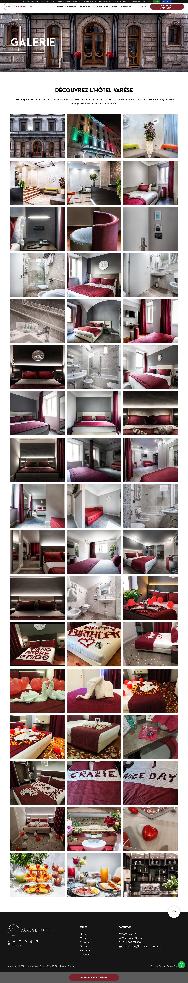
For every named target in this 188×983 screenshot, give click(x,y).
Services (85, 6)
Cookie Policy (173, 966)
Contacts (125, 6)
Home (60, 6)
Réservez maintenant (167, 6)
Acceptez (157, 1)
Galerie (97, 6)
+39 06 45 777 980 (131, 942)
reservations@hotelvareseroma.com (142, 946)
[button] (143, 6)
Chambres (71, 6)
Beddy (71, 966)
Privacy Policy (158, 966)
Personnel (111, 6)
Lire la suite (166, 1)
